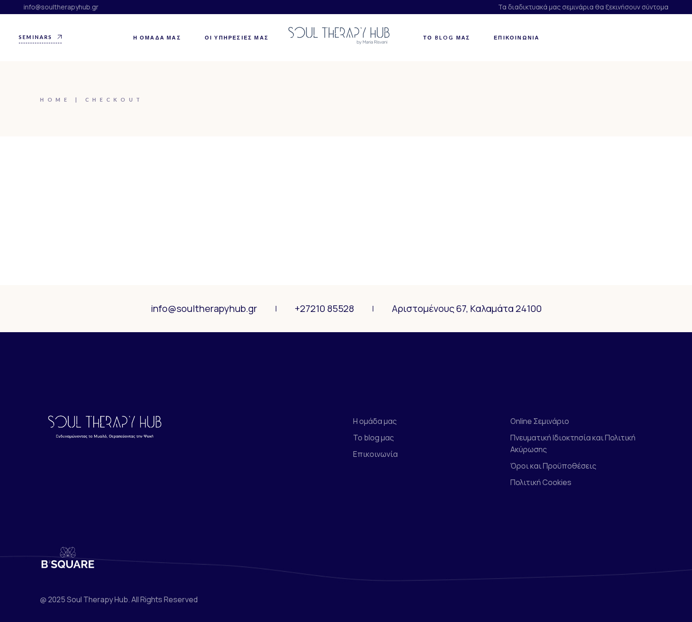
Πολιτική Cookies (540, 482)
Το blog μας (373, 437)
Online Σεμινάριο (539, 421)
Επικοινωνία (375, 454)
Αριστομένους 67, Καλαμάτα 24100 (467, 308)
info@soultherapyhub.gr (61, 6)
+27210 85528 (324, 308)
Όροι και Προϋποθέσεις (553, 466)
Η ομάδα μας (375, 421)
